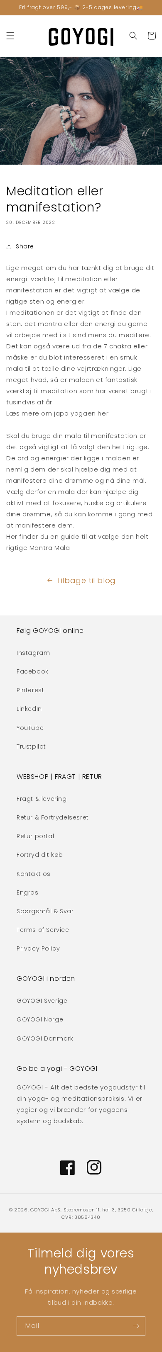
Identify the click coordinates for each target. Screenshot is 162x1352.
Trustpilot (31, 746)
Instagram (33, 653)
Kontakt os (34, 874)
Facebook (33, 671)
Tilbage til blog (86, 580)
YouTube (30, 728)
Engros (28, 892)
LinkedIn (29, 709)
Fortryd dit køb (40, 855)
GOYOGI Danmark (45, 1038)
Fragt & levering (42, 799)
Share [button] (25, 246)
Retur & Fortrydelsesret (53, 817)
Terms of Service (43, 930)
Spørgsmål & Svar (45, 911)
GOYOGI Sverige (42, 1001)
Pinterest (30, 690)
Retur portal (35, 836)
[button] (10, 36)
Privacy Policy (38, 948)
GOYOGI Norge (40, 1019)
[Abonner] (136, 1326)
